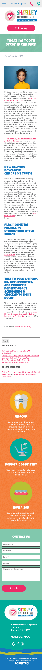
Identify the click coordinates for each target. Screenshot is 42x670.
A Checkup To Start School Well (15, 362)
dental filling (9, 254)
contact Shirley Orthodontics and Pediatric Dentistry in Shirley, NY (20, 314)
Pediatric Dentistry (23, 326)
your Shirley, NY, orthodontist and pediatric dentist (20, 139)
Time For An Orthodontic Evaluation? (19, 375)
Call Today (21, 28)
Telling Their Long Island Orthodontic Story (20, 355)
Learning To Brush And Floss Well (16, 358)
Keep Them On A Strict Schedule (16, 360)
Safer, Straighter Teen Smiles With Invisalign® (16, 352)
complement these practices (20, 99)
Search (6, 341)
